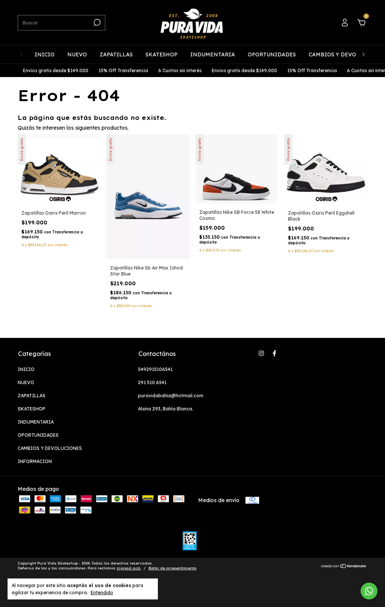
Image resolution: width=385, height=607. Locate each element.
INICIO (45, 54)
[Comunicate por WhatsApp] (369, 591)
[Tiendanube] (343, 566)
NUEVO (77, 54)
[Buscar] (96, 22)
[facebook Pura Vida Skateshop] (274, 353)
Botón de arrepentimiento (172, 568)
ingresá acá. (129, 568)
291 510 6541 (152, 382)
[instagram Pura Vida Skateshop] (261, 353)
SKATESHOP (161, 54)
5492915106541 (155, 369)
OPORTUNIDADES (272, 54)
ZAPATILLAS (116, 54)
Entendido (102, 592)
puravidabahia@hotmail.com (170, 395)
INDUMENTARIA (212, 54)
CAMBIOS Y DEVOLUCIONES (346, 54)
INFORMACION (35, 461)
